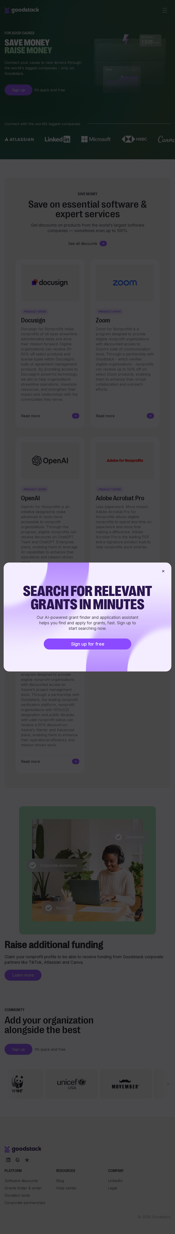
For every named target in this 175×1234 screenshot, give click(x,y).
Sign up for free (87, 644)
